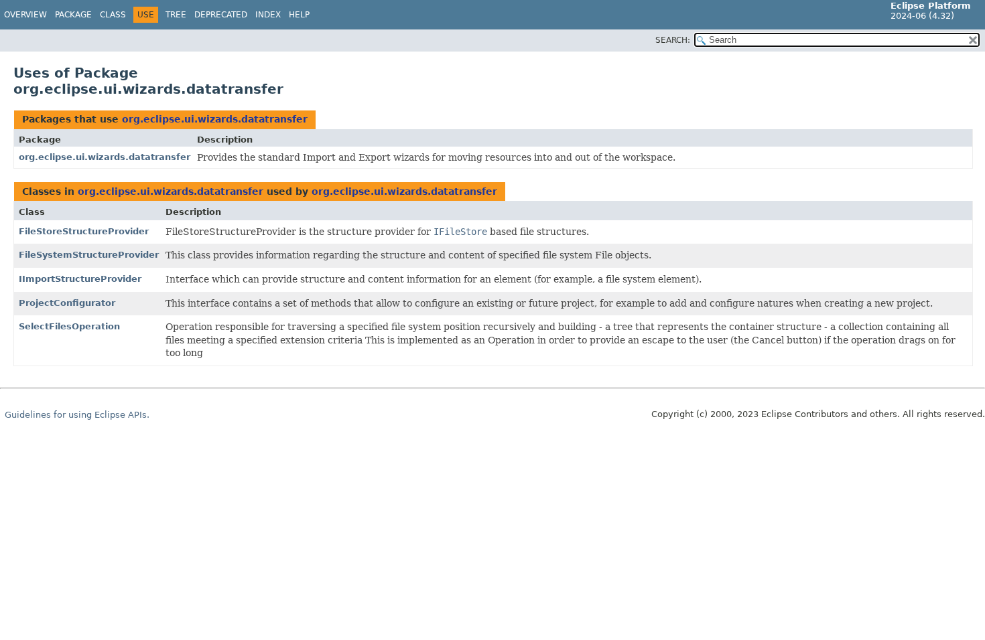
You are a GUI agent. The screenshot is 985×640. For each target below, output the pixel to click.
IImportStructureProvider (80, 279)
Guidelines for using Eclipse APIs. (77, 415)
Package (73, 14)
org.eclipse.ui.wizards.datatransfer (215, 119)
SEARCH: (672, 40)
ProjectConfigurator (67, 303)
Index (268, 14)
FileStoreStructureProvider (84, 231)
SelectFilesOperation (69, 326)
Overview (25, 14)
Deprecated (220, 14)
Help (299, 14)
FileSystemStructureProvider (89, 255)
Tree (176, 14)
